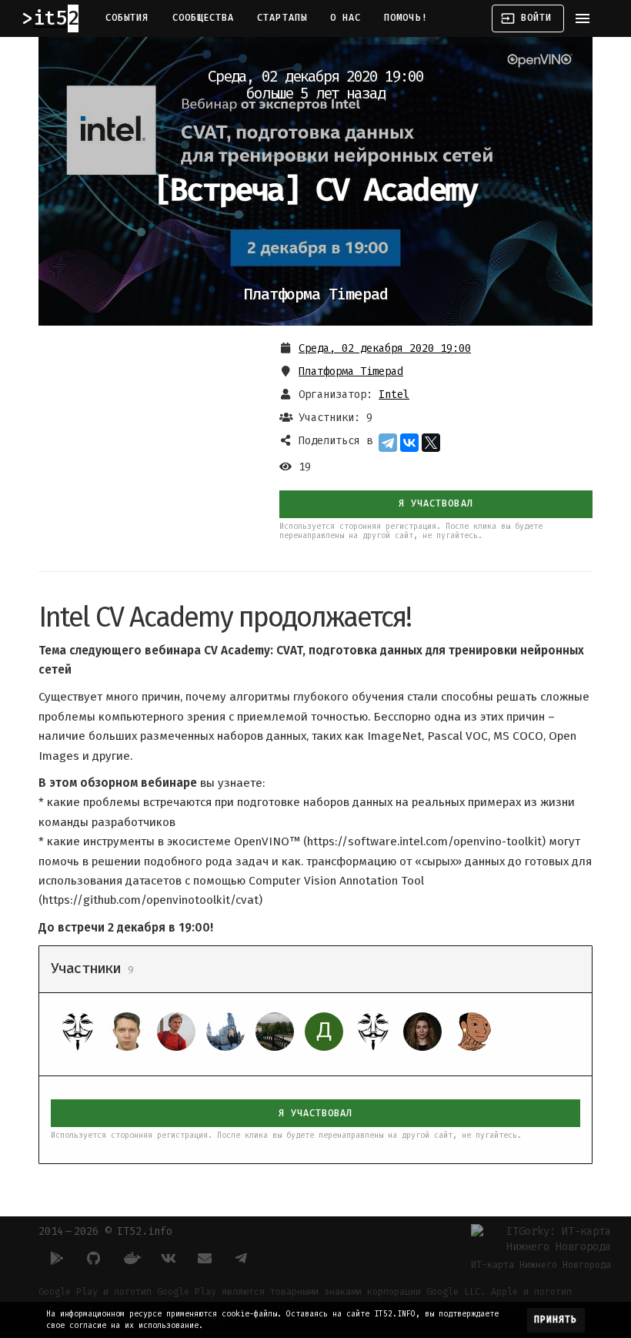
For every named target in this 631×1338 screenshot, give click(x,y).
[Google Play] (56, 1257)
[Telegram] (388, 442)
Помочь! (406, 17)
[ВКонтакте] (409, 442)
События (127, 17)
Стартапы (282, 17)
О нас (345, 17)
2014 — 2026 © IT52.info (105, 1231)
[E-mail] (204, 1257)
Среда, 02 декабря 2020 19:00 (385, 348)
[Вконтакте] (167, 1257)
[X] (431, 442)
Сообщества (203, 17)
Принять (556, 1319)
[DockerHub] (130, 1257)
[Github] (93, 1257)
